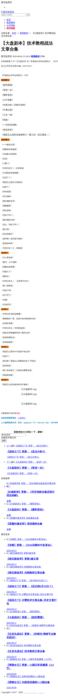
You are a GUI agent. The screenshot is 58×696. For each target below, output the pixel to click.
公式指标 (10, 25)
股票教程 (10, 22)
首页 (8, 20)
